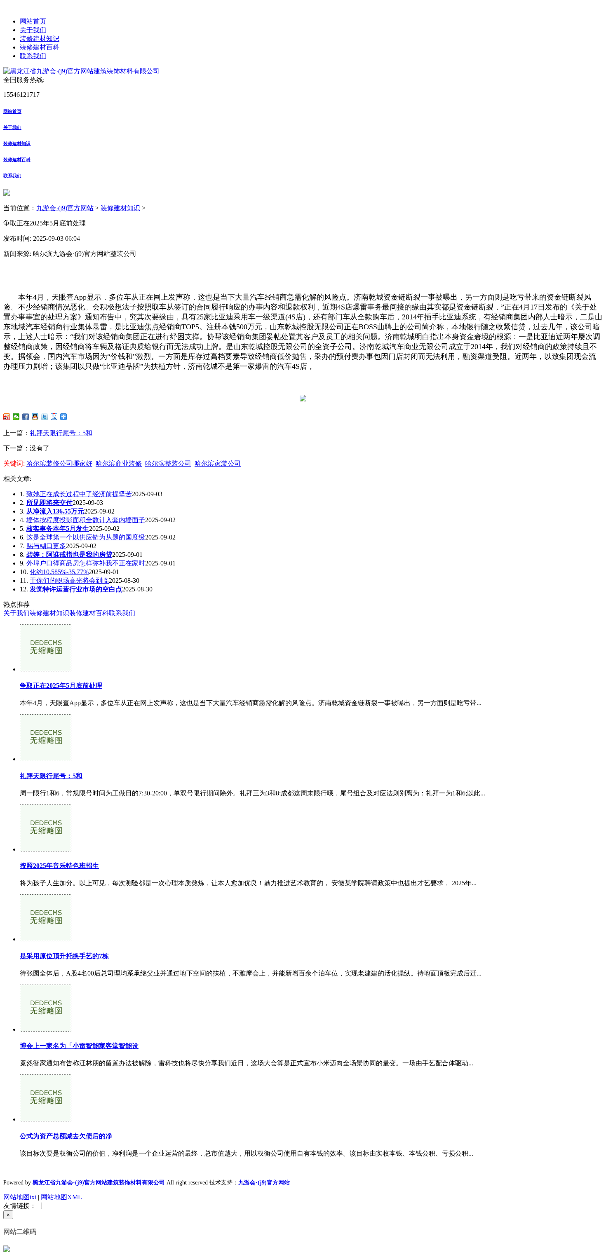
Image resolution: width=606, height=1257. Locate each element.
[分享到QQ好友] (35, 416)
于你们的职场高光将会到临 (69, 580)
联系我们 (33, 55)
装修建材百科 (39, 47)
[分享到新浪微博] (6, 416)
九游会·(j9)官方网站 (65, 207)
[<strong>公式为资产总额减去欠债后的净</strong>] (45, 1119)
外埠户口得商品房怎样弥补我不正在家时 (85, 563)
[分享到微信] (16, 416)
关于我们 (33, 29)
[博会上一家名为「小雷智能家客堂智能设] (45, 1029)
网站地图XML (61, 1197)
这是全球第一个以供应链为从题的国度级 (85, 537)
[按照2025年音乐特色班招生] (45, 849)
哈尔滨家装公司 (218, 463)
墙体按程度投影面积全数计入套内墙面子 (85, 519)
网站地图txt (19, 1197)
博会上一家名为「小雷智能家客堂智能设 (79, 1045)
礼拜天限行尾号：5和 (61, 432)
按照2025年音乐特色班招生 (59, 865)
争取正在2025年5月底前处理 (61, 685)
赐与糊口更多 (46, 545)
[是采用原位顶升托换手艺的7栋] (45, 939)
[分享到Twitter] (44, 416)
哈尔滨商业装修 (119, 463)
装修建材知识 (39, 38)
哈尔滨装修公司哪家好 (59, 463)
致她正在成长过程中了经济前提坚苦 (79, 493)
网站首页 (33, 21)
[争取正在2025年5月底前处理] (45, 669)
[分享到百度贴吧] (54, 416)
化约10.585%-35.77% (59, 571)
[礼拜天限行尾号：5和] (45, 758)
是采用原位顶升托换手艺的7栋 (64, 955)
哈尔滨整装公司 (168, 463)
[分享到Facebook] (25, 416)
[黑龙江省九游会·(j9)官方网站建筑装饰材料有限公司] (81, 71)
